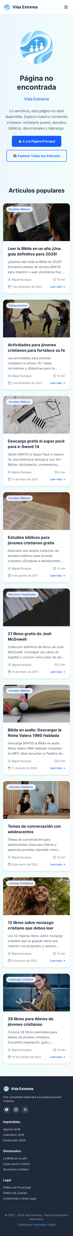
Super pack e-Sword (16, 1163)
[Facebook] (6, 1109)
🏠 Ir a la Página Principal (36, 141)
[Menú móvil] (66, 7)
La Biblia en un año (15, 1158)
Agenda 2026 (11, 1129)
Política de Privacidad (17, 1187)
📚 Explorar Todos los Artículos (36, 156)
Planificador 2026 (14, 1140)
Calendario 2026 (13, 1134)
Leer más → (57, 286)
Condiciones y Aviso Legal (19, 1198)
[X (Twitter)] (25, 1109)
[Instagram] (15, 1109)
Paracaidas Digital (44, 1224)
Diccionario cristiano (16, 1169)
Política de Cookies (15, 1193)
